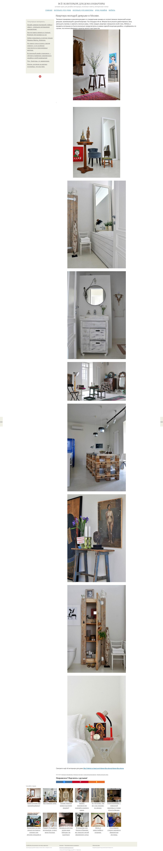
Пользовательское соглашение (72, 845)
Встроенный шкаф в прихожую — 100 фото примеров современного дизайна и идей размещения (39, 56)
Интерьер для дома (62, 10)
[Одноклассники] (96, 782)
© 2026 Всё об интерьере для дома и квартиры (37, 845)
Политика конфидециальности (66, 847)
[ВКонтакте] (64, 782)
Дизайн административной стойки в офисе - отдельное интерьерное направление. (39, 27)
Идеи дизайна (101, 10)
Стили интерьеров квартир (89, 774)
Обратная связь (96, 845)
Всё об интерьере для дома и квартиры (81, 3)
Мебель (112, 10)
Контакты (61, 845)
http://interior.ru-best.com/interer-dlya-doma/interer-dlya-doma (103, 768)
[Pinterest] (80, 782)
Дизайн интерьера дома (102, 774)
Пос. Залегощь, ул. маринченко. (38, 61)
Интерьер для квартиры (83, 10)
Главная (48, 10)
